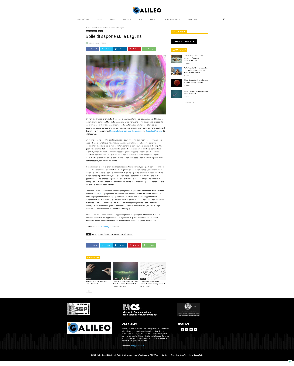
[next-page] (90, 291)
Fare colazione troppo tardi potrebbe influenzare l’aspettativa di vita (193, 58)
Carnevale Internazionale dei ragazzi (125, 131)
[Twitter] (195, 329)
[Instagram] (186, 329)
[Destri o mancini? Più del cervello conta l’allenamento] (98, 271)
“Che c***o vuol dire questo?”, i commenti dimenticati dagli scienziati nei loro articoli (152, 284)
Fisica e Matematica (97, 28)
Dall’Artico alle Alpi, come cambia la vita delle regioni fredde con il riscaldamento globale (196, 70)
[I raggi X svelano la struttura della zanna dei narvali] (176, 94)
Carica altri (188, 103)
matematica (115, 234)
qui (101, 194)
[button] (224, 19)
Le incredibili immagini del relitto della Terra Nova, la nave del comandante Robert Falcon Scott (125, 284)
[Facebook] (182, 329)
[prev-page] (87, 291)
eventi (94, 234)
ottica (123, 234)
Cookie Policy (198, 355)
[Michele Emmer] (87, 43)
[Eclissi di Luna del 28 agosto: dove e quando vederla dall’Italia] (176, 83)
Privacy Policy (189, 355)
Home (88, 28)
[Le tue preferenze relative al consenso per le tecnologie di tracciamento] (290, 362)
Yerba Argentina (107, 226)
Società (100, 31)
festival (101, 234)
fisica (107, 234)
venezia (129, 234)
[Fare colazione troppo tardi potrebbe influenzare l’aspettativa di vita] (176, 59)
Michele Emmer (94, 43)
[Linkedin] (191, 329)
